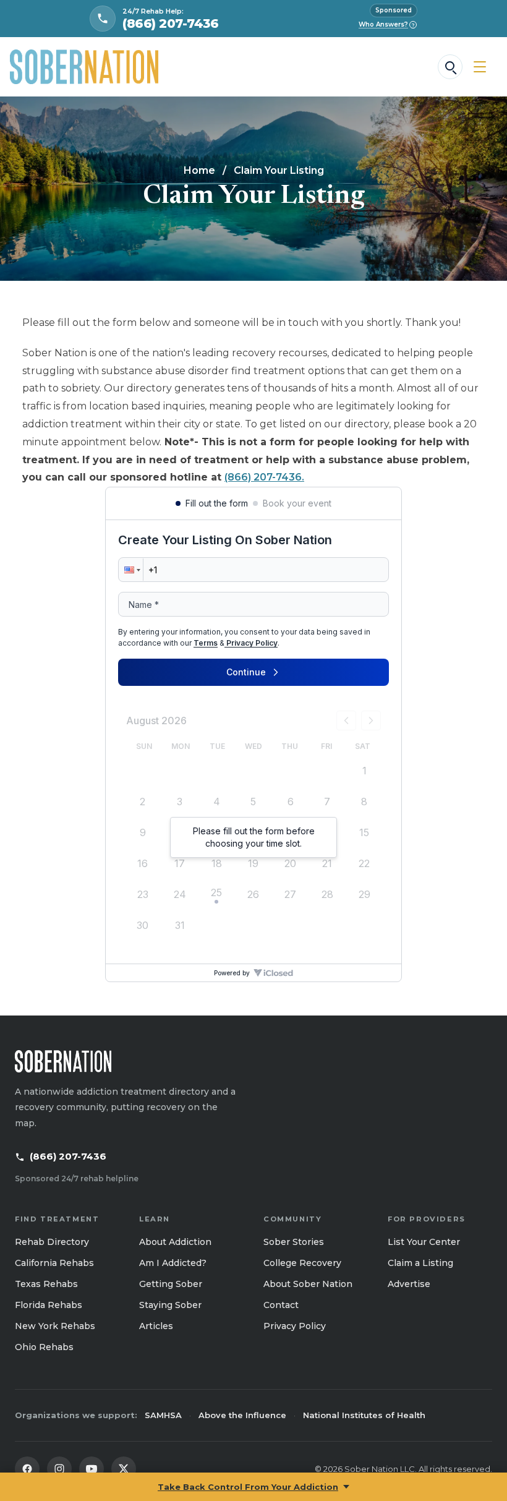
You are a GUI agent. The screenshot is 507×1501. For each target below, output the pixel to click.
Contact (281, 1305)
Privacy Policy (294, 1326)
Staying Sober (170, 1305)
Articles (156, 1326)
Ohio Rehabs (44, 1347)
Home (199, 170)
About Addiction (175, 1241)
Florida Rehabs (48, 1305)
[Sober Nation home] (84, 66)
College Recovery (302, 1262)
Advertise (409, 1283)
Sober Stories (293, 1241)
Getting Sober (170, 1283)
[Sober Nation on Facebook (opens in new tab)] (27, 1468)
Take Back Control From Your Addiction (248, 1487)
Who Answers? (387, 24)
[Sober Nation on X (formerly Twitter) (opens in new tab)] (123, 1468)
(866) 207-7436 (68, 1156)
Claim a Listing (420, 1262)
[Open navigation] (480, 67)
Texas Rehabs (46, 1283)
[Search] (450, 66)
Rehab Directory (52, 1241)
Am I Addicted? (173, 1262)
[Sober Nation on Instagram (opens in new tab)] (59, 1468)
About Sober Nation (307, 1283)
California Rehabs (54, 1262)
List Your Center (424, 1241)
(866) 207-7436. (264, 477)
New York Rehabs (55, 1326)
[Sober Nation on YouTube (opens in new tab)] (91, 1468)
